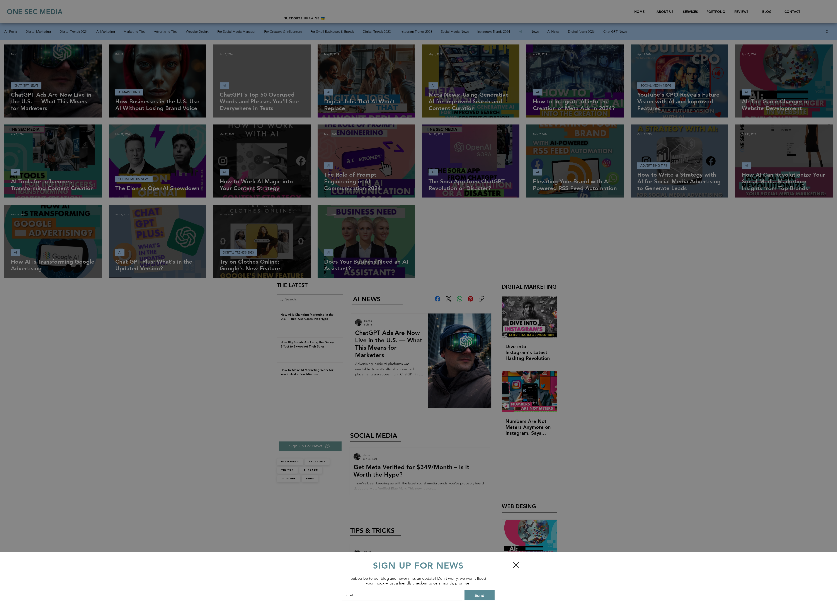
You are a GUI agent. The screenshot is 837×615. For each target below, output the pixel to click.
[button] (516, 565)
